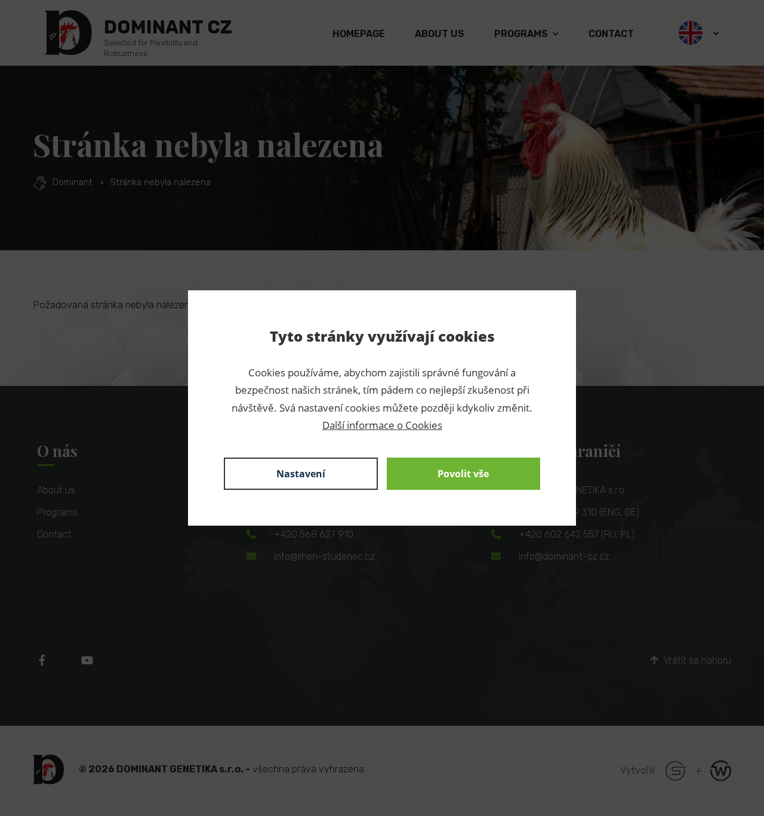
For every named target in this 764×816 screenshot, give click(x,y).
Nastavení (300, 473)
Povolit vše (463, 473)
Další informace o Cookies (382, 425)
